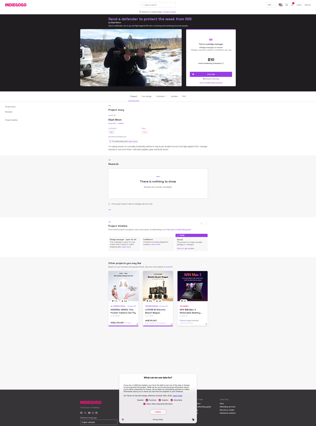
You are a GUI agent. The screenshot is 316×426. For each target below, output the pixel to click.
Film (111, 132)
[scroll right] (206, 265)
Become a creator (227, 410)
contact (121, 123)
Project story (10, 107)
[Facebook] (81, 413)
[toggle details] (138, 325)
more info (112, 123)
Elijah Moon (116, 22)
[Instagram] (93, 413)
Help (168, 229)
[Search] (143, 4)
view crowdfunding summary (211, 83)
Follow (211, 74)
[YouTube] (89, 413)
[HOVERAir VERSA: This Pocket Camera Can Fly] (123, 286)
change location (169, 12)
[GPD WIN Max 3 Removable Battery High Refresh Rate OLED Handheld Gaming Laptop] (193, 286)
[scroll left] (201, 223)
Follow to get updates (185, 248)
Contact (197, 403)
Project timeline (11, 120)
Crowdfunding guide (182, 229)
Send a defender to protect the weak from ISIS (150, 19)
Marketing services (227, 407)
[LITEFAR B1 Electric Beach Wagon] (158, 286)
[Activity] (292, 4)
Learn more (126, 247)
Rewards (8, 112)
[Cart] (286, 4)
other (145, 132)
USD (269, 5)
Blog (196, 410)
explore (169, 267)
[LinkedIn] (96, 413)
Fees (222, 403)
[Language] (280, 5)
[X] (85, 413)
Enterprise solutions (228, 413)
